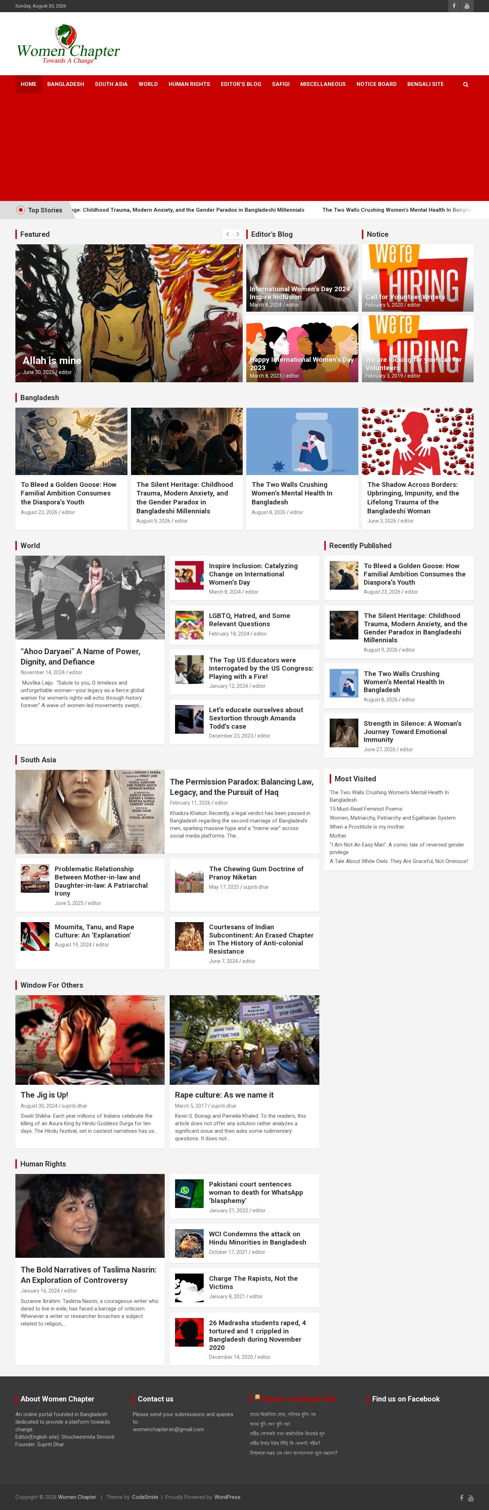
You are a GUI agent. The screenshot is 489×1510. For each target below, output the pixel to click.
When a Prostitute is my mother (367, 827)
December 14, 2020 (231, 1357)
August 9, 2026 (153, 521)
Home (29, 84)
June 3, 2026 (381, 521)
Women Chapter (77, 1497)
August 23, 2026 (39, 512)
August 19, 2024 (73, 945)
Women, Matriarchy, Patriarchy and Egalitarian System (393, 818)
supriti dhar (256, 887)
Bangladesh (65, 84)
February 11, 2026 (190, 803)
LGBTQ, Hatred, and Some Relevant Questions (249, 620)
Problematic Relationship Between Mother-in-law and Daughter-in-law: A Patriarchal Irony (101, 881)
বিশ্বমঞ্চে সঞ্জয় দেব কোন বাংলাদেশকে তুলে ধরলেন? (294, 1453)
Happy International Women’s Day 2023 (302, 363)
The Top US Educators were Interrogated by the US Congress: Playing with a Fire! (261, 668)
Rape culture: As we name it (224, 1094)
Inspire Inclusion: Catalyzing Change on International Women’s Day (253, 574)
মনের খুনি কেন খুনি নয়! (270, 1424)
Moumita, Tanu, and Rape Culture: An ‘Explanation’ (94, 931)
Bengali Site (425, 84)
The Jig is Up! (44, 1094)
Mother (338, 836)
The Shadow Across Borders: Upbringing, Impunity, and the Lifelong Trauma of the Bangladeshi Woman (413, 497)
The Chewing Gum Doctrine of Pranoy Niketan (256, 873)
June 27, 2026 (380, 749)
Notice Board (377, 84)
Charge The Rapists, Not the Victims (253, 1282)
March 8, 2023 (266, 376)
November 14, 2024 (43, 672)
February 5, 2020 (384, 305)
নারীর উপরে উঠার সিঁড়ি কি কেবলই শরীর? (285, 1443)
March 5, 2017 (191, 1106)
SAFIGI (281, 84)
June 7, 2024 (223, 961)
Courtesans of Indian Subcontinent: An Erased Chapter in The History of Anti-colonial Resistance (261, 939)
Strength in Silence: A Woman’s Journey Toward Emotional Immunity (412, 731)
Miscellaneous (323, 84)
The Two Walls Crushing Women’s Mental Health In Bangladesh (347, 210)
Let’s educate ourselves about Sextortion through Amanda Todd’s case (256, 718)
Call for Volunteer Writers (405, 297)
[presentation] (227, 234)
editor (65, 372)
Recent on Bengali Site (298, 1399)
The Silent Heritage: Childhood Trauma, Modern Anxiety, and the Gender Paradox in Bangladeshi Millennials (184, 497)
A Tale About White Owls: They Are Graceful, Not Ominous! (399, 861)
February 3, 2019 (384, 376)
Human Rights (189, 84)
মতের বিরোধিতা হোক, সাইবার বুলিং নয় (283, 1414)
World (148, 84)
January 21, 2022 (228, 1210)
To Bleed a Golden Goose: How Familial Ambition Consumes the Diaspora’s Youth (68, 493)
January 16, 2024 (40, 1291)
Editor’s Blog (241, 84)
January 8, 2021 (227, 1296)
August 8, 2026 (269, 512)
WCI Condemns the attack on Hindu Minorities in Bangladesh (257, 1238)
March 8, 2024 (266, 305)
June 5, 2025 (69, 903)
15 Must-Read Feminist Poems (366, 809)
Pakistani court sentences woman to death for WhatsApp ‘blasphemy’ (256, 1192)
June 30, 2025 (38, 372)
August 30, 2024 (39, 1106)
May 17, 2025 (224, 887)
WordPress (227, 1497)
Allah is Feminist (60, 360)
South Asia (111, 84)
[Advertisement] (235, 147)
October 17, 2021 (228, 1252)
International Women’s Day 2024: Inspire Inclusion (301, 293)
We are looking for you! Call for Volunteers (413, 363)
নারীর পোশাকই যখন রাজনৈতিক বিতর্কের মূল (287, 1433)
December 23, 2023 (231, 736)
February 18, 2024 (229, 634)
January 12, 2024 (228, 686)
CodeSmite (145, 1497)
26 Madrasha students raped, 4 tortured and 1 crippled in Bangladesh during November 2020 (257, 1335)
